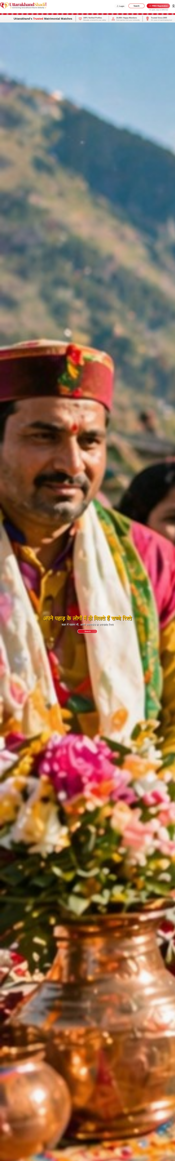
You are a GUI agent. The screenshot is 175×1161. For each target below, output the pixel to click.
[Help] (173, 5)
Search (136, 6)
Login (121, 6)
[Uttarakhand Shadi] (23, 5)
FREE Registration (159, 6)
